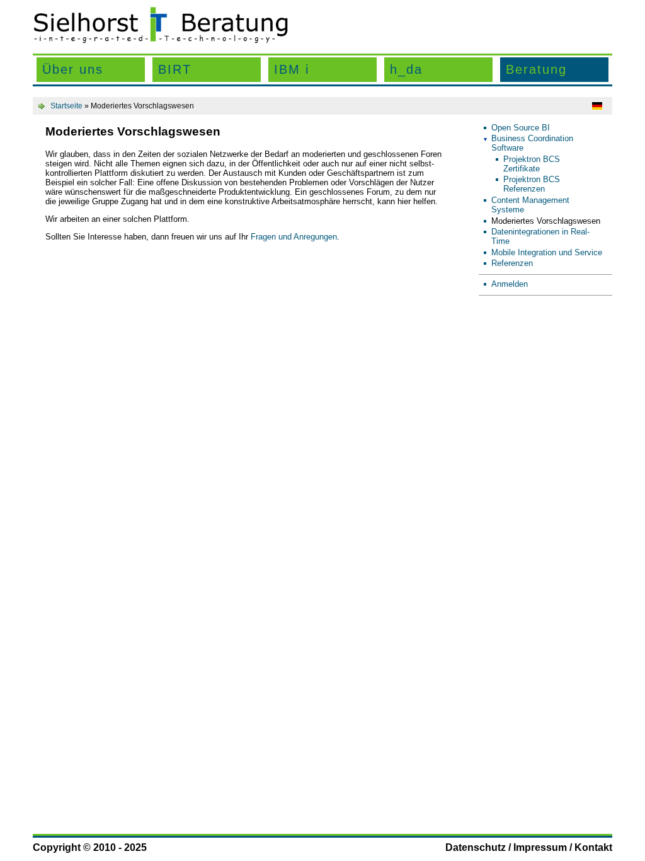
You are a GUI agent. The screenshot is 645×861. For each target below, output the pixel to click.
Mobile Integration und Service (546, 252)
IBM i (291, 69)
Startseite (66, 105)
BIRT (174, 69)
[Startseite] (160, 40)
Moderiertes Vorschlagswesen (545, 221)
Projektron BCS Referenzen (531, 184)
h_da (406, 69)
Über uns (72, 69)
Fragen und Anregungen (294, 236)
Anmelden (509, 284)
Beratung (536, 69)
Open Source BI (520, 127)
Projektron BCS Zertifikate (531, 163)
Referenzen (512, 263)
